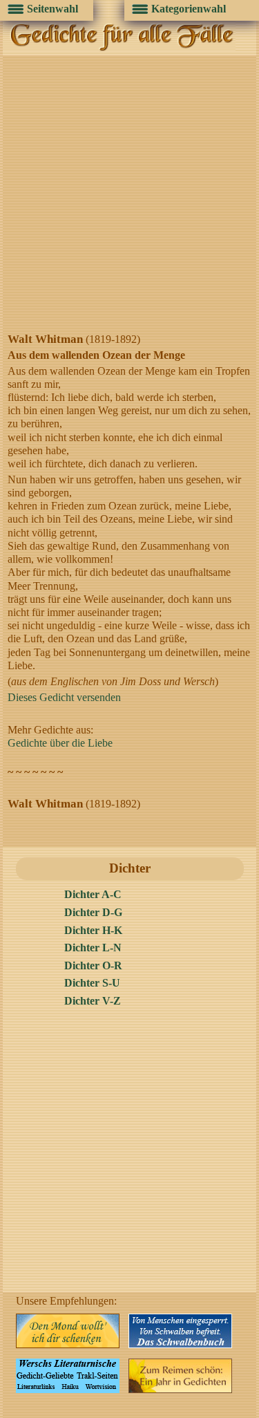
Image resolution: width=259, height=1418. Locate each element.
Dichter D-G (93, 912)
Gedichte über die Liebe (60, 743)
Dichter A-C (93, 894)
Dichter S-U (92, 983)
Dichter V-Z (92, 1001)
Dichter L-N (93, 947)
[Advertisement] (129, 195)
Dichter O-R (93, 965)
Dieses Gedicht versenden (64, 697)
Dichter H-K (93, 930)
